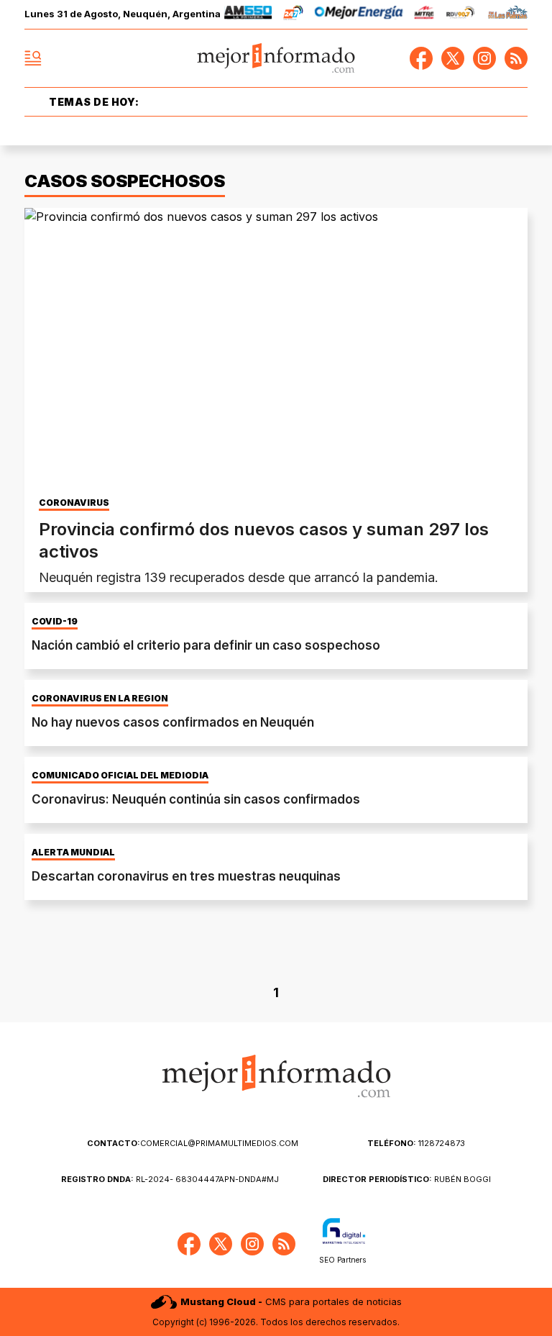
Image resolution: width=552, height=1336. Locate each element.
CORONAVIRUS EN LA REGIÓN (100, 698)
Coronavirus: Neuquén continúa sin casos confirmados (196, 799)
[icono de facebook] (421, 58)
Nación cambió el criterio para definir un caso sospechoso (206, 645)
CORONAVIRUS (74, 503)
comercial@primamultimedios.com (192, 1143)
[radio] (248, 15)
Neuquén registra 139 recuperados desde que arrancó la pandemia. (238, 577)
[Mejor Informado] (276, 58)
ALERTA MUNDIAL (73, 852)
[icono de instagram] (484, 58)
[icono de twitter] (452, 58)
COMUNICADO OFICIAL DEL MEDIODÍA (120, 775)
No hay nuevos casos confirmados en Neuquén (173, 722)
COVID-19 (55, 621)
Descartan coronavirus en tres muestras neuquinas (186, 876)
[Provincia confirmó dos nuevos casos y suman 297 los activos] (276, 349)
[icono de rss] (516, 58)
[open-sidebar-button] (33, 58)
